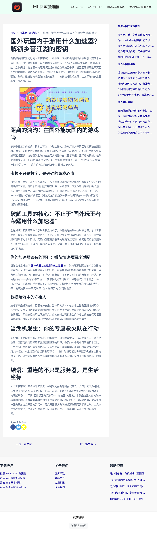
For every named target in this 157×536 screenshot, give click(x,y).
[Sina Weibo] (24, 427)
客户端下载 (77, 7)
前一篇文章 (23, 444)
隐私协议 (60, 478)
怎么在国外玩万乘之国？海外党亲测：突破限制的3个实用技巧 (136, 132)
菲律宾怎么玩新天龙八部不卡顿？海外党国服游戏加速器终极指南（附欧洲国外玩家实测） (136, 72)
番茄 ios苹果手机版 (10, 482)
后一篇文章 (88, 444)
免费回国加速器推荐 (140, 7)
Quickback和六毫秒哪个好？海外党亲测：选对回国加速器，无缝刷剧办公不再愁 (136, 40)
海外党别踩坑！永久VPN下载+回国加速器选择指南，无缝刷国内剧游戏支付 (136, 46)
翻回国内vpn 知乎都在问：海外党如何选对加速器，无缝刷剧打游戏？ (136, 57)
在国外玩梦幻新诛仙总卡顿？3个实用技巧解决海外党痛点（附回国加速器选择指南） (136, 110)
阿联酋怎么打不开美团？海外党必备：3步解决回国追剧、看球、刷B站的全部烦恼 (136, 127)
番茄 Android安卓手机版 (13, 487)
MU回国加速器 (46, 7)
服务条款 (60, 473)
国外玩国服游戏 (115, 7)
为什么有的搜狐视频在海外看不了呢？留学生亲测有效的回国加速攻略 (136, 116)
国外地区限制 (95, 7)
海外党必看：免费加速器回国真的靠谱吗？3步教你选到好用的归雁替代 (136, 35)
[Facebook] (13, 427)
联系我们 (60, 487)
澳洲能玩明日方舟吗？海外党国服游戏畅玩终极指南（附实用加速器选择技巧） (136, 83)
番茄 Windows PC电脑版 (13, 473)
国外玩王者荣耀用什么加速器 (47, 265)
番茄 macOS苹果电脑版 (12, 478)
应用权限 (60, 482)
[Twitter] (18, 427)
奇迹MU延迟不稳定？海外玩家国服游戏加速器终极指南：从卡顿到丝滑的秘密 (136, 95)
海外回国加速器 (78, 525)
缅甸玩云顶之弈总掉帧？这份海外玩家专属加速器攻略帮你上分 (136, 78)
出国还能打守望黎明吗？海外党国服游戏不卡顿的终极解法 (136, 89)
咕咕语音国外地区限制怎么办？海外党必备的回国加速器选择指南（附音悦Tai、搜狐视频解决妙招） (136, 121)
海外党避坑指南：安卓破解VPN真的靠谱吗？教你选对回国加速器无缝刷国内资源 (136, 51)
